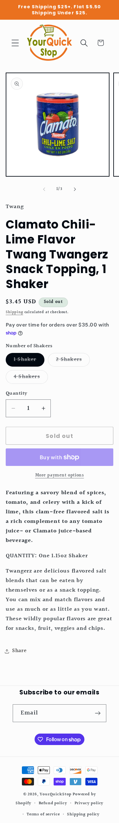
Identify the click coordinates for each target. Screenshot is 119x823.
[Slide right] (75, 189)
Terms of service (43, 814)
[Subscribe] (97, 713)
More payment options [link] (59, 475)
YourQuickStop (55, 794)
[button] (15, 42)
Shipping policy (83, 814)
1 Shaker (29, 361)
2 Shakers (73, 361)
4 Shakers (31, 378)
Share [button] (19, 651)
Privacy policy (89, 803)
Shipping (14, 312)
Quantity (16, 393)
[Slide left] (44, 189)
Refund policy (53, 803)
